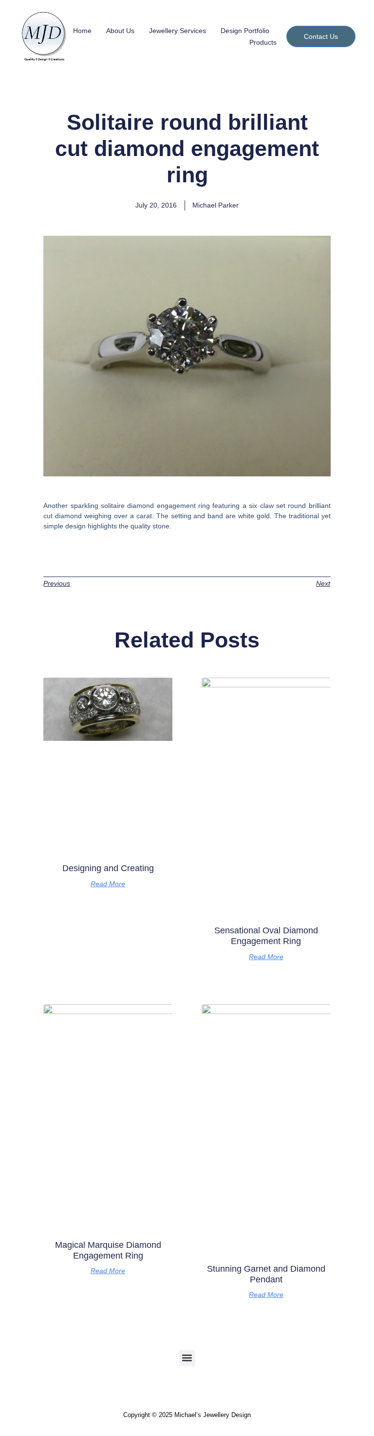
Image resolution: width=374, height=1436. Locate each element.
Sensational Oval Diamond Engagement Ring (266, 936)
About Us (120, 31)
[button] (187, 1358)
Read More (108, 883)
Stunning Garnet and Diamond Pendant (266, 1274)
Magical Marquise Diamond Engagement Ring (108, 1250)
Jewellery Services (177, 31)
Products (263, 42)
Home (82, 31)
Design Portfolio (245, 31)
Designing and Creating (108, 868)
